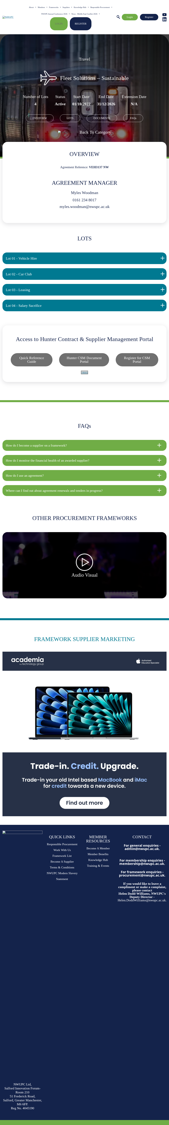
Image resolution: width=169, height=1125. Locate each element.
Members (41, 7)
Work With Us (62, 850)
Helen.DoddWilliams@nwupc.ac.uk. (142, 900)
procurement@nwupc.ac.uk (141, 875)
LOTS (70, 118)
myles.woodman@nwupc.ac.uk (85, 206)
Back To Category (95, 132)
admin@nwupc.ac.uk (142, 849)
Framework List (62, 855)
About (31, 7)
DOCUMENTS (101, 118)
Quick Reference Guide (31, 360)
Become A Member (98, 848)
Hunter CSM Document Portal (84, 360)
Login (59, 23)
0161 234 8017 (84, 200)
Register (80, 23)
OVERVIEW (40, 118)
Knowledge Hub (80, 7)
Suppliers (66, 7)
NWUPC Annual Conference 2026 (54, 14)
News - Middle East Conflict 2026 (84, 14)
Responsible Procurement (100, 7)
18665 (84, 372)
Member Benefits (98, 854)
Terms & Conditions (62, 867)
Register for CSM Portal (137, 360)
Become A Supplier (62, 861)
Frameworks (53, 7)
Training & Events (98, 865)
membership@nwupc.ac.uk (141, 863)
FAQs (133, 118)
